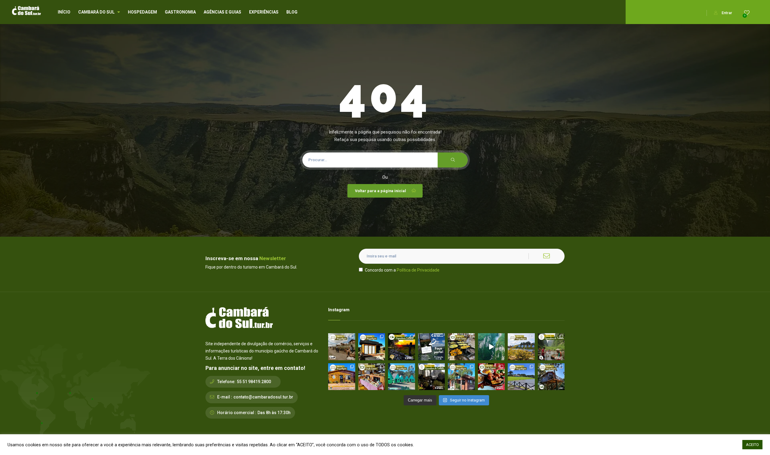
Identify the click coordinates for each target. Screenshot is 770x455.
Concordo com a (402, 270)
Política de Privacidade (418, 270)
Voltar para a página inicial (380, 191)
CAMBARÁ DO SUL (96, 12)
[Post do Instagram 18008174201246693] (491, 346)
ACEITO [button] (752, 444)
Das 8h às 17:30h (274, 412)
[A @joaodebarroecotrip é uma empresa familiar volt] (551, 346)
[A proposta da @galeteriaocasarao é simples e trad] (491, 376)
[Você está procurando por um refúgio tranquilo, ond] (461, 376)
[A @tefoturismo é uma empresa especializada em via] (431, 376)
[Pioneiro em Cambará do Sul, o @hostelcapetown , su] (341, 376)
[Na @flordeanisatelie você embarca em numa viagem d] (371, 376)
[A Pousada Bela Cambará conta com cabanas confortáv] (401, 376)
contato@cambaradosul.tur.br (263, 397)
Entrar (727, 13)
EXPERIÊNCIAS (264, 12)
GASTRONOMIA (180, 12)
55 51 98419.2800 (254, 381)
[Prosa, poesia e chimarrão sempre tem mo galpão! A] (401, 346)
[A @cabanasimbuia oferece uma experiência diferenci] (551, 376)
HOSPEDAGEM (142, 12)
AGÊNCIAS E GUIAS (222, 12)
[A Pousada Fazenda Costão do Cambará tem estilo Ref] (341, 346)
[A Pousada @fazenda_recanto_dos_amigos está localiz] (521, 346)
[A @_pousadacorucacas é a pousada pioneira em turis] (521, 376)
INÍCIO (64, 12)
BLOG (291, 12)
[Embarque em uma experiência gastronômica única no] (461, 346)
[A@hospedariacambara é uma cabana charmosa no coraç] (371, 346)
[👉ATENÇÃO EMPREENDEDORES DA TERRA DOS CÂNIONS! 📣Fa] (431, 346)
